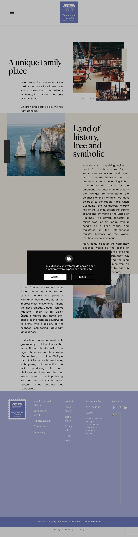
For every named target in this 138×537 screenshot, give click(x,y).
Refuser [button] (82, 277)
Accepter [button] (55, 277)
